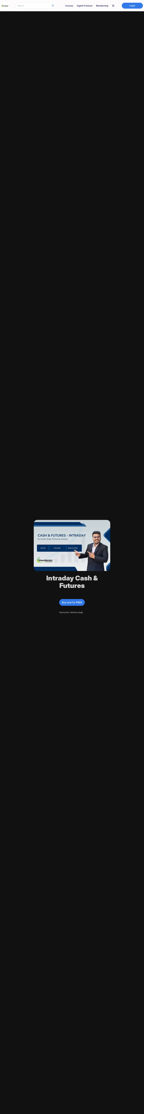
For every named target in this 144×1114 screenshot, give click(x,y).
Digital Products (85, 6)
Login (132, 5)
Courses (69, 6)
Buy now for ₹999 (72, 602)
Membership (102, 6)
